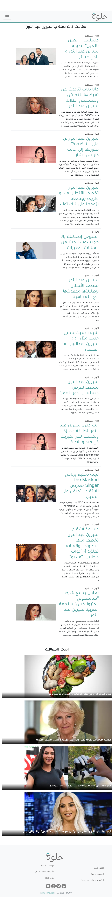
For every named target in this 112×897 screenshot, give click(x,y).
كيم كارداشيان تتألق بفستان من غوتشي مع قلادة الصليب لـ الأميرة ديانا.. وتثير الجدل (67, 832)
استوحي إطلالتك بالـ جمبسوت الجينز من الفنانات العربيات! (80, 243)
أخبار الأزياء (94, 232)
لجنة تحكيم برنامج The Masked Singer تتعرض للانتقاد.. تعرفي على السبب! (80, 486)
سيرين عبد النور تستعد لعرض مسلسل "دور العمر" (79, 388)
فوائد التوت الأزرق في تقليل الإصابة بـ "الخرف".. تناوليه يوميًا (79, 694)
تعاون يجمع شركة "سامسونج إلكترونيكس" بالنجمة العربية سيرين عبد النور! (79, 604)
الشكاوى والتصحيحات (92, 880)
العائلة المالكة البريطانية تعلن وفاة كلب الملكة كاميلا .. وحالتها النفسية (73, 740)
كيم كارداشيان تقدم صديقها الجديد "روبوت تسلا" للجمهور (80, 786)
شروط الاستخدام (44, 872)
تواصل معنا (47, 866)
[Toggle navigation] (7, 16)
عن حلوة (49, 878)
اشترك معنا (97, 874)
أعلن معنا (98, 868)
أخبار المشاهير (92, 36)
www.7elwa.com (47, 893)
